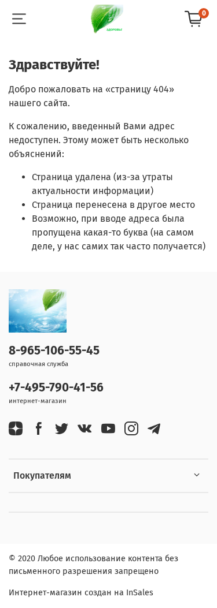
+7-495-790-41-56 (56, 388)
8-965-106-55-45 (54, 351)
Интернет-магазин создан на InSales (81, 593)
